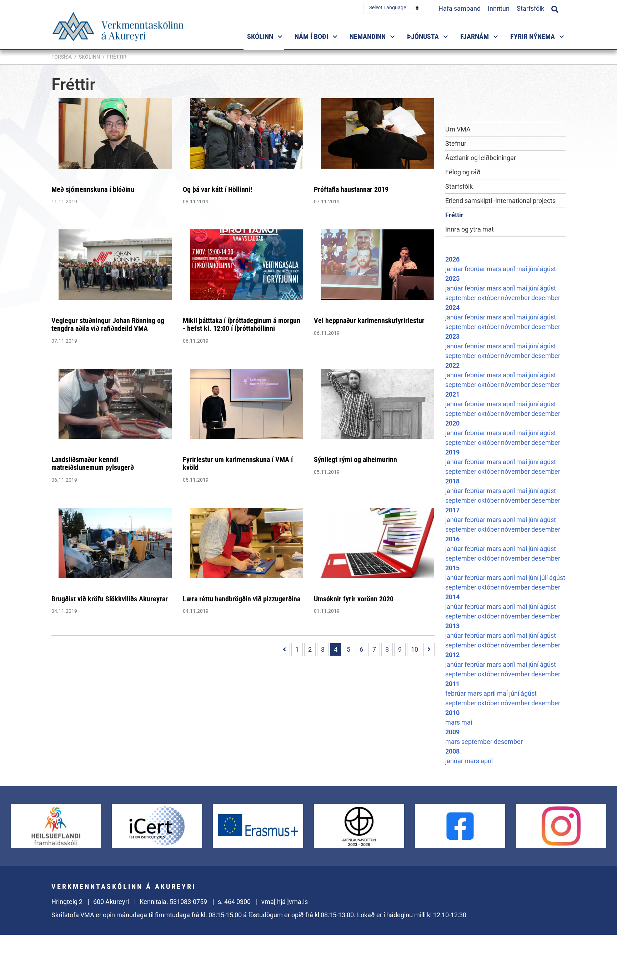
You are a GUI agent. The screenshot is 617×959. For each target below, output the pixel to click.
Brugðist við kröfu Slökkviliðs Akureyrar (109, 599)
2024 (452, 307)
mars (495, 269)
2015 (452, 568)
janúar (455, 269)
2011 (452, 683)
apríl (509, 269)
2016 (452, 539)
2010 (452, 712)
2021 (452, 394)
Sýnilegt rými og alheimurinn (355, 459)
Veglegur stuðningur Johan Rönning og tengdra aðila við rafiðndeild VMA (107, 324)
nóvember (516, 298)
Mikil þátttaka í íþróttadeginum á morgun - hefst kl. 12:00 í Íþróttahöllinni (241, 324)
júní (534, 269)
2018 (452, 481)
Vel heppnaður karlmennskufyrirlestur (369, 320)
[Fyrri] (284, 649)
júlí (544, 577)
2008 (452, 751)
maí (522, 269)
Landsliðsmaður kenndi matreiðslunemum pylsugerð (92, 463)
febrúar (476, 269)
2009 (452, 732)
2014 (452, 597)
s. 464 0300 (234, 901)
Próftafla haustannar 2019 (351, 189)
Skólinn (89, 57)
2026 (452, 259)
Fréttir (116, 57)
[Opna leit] (555, 8)
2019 (452, 452)
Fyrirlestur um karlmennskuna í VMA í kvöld (238, 463)
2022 (452, 365)
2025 (452, 278)
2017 (452, 510)
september (461, 298)
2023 (452, 336)
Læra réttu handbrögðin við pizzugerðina (241, 599)
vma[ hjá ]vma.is (284, 901)
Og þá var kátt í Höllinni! (217, 189)
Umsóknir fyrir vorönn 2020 (353, 599)
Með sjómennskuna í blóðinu (92, 189)
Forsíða (61, 57)
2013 (452, 626)
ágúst (548, 269)
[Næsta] (429, 649)
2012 (452, 655)
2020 (452, 423)
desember (545, 298)
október (489, 298)
